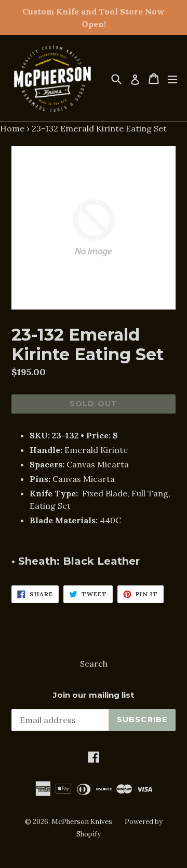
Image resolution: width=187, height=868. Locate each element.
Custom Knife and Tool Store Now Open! (93, 17)
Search (94, 663)
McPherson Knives (81, 821)
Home (12, 128)
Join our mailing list (93, 695)
